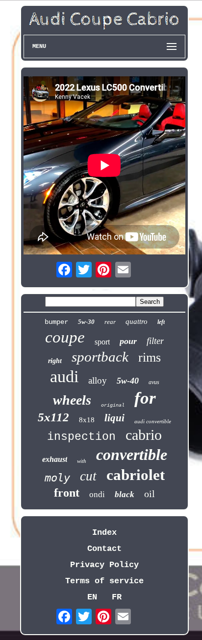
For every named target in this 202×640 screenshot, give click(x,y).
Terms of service (104, 581)
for (145, 398)
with (81, 461)
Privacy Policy (104, 565)
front (66, 492)
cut (88, 476)
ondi (97, 494)
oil (149, 493)
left (161, 322)
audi (64, 376)
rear (110, 321)
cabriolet (135, 474)
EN (92, 597)
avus (154, 382)
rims (149, 357)
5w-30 (86, 321)
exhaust (54, 459)
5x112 (53, 417)
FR (117, 597)
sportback (100, 357)
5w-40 (128, 381)
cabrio (144, 435)
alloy (97, 380)
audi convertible (152, 421)
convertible (131, 454)
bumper (56, 322)
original (113, 405)
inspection (81, 437)
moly (57, 478)
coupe (65, 337)
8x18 (87, 420)
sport (102, 342)
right (55, 361)
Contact (104, 548)
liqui (114, 418)
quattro (137, 321)
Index (104, 532)
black (124, 494)
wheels (72, 400)
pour (128, 341)
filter (155, 341)
